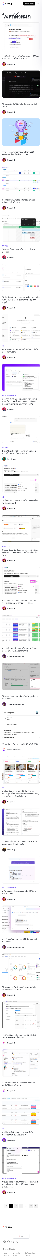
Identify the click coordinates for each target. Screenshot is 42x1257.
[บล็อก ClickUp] (7, 3)
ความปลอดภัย (6, 1254)
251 (31, 1206)
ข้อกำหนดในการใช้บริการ (30, 1254)
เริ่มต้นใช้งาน (29, 4)
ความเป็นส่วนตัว (16, 1254)
